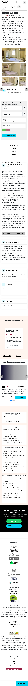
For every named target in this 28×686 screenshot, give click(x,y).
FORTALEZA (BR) (7, 305)
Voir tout (18, 356)
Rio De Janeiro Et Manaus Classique (12, 464)
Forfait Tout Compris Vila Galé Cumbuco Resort (15, 419)
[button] (2, 89)
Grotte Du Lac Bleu (8, 485)
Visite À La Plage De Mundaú (10, 436)
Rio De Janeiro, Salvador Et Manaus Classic (14, 455)
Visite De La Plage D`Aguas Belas (11, 429)
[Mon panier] (3, 10)
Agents (13, 7)
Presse (15, 626)
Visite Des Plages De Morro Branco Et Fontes (14, 434)
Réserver (23, 683)
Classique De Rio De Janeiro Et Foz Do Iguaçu (14, 466)
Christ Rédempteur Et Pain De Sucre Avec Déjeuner (13, 480)
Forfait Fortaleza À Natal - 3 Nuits (11, 421)
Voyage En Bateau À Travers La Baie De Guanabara (13, 498)
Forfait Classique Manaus (10, 470)
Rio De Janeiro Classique (10, 468)
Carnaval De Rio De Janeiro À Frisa (12, 462)
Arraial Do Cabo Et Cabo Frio (10, 495)
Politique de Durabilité (15, 624)
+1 (21, 49)
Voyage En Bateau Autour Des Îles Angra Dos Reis (14, 490)
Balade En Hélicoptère (9, 501)
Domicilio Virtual (14, 593)
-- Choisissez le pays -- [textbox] (9, 121)
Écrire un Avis (7, 356)
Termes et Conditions (15, 623)
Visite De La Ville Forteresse (10, 431)
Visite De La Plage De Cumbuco (11, 440)
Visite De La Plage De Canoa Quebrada (13, 442)
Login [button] (5, 7)
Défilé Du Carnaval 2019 (9, 453)
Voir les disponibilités (9, 135)
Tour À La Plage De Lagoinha (10, 438)
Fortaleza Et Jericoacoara (10, 416)
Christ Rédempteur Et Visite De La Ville (13, 487)
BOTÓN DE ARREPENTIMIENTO (14, 669)
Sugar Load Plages (8, 483)
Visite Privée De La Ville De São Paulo (12, 493)
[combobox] (14, 120)
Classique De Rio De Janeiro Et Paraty (12, 460)
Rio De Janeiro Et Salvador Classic (12, 457)
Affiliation (15, 621)
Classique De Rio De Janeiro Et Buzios (13, 451)
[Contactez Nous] (19, 6)
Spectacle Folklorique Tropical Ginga (13, 478)
